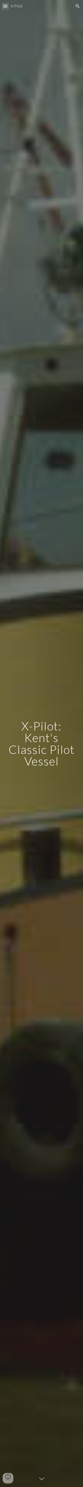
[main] (41, 743)
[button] (5, 6)
